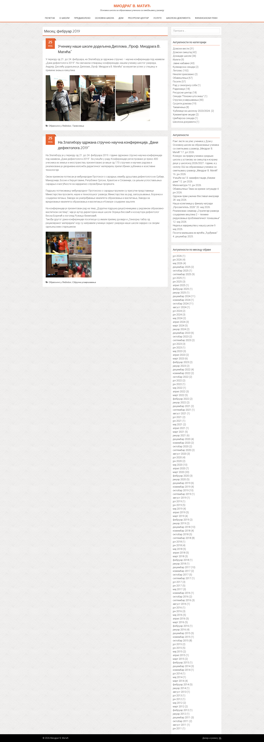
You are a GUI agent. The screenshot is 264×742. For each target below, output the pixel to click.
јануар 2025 (179, 292)
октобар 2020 (181, 446)
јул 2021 (177, 417)
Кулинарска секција (184, 66)
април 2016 (179, 618)
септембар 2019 (182, 494)
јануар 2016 (179, 629)
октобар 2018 (181, 534)
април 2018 (179, 552)
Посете (177, 81)
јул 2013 (177, 695)
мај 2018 (177, 549)
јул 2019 (177, 501)
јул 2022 (177, 380)
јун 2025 (177, 281)
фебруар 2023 (181, 362)
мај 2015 (177, 651)
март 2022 (178, 395)
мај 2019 (177, 508)
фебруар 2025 (181, 289)
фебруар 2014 (181, 684)
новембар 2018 (181, 530)
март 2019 (178, 516)
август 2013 (179, 691)
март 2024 (178, 325)
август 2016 (179, 604)
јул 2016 (177, 607)
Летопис (66, 125)
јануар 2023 (179, 365)
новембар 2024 (181, 300)
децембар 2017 (181, 567)
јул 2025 (177, 278)
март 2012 (178, 706)
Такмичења (78, 125)
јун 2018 (177, 545)
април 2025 (179, 285)
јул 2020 (177, 457)
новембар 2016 (181, 593)
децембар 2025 (181, 267)
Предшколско (82, 18)
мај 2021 (177, 424)
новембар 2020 (181, 442)
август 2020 (179, 453)
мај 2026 (177, 263)
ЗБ (220, 738)
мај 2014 (177, 677)
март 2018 (178, 556)
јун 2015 (177, 647)
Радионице (179, 88)
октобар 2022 (181, 376)
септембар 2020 (182, 450)
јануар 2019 (179, 523)
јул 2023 (177, 343)
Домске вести (181, 48)
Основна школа (104, 18)
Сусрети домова (182, 103)
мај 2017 (177, 589)
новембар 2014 (181, 669)
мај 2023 (177, 351)
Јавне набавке (181, 63)
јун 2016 (177, 611)
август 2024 (179, 307)
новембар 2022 (181, 373)
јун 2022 (177, 384)
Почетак (50, 18)
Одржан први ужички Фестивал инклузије (196, 196)
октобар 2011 (181, 721)
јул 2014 (177, 673)
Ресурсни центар (138, 18)
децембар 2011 (181, 717)
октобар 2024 (181, 303)
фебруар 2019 (181, 519)
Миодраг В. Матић (132, 5)
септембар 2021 (182, 409)
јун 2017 (177, 585)
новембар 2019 (181, 486)
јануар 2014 (179, 688)
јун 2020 (177, 461)
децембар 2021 (181, 406)
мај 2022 (177, 387)
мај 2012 (177, 702)
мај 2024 (177, 318)
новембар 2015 (181, 636)
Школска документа (178, 18)
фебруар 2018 (181, 560)
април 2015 (179, 655)
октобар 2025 (181, 270)
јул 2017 (177, 582)
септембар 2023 (182, 340)
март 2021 (178, 431)
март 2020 (178, 472)
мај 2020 (177, 464)
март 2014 (178, 680)
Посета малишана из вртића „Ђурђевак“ (195, 232)
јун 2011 (177, 728)
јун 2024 (177, 314)
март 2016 (178, 622)
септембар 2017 (182, 578)
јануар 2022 (179, 402)
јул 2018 (177, 541)
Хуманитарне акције (184, 114)
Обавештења (180, 77)
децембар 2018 (181, 527)
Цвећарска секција (183, 118)
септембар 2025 (182, 274)
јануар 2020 (179, 479)
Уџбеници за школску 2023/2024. (191, 110)
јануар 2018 (179, 563)
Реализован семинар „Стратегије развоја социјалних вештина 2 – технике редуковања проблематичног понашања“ (196, 214)
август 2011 (179, 724)
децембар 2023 (181, 332)
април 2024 (179, 321)
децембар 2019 (181, 483)
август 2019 (179, 497)
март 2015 (178, 658)
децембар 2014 (181, 666)
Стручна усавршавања (84, 282)
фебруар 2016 (181, 625)
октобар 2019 (181, 490)
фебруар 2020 (181, 475)
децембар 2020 (181, 439)
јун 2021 (177, 420)
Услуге (157, 18)
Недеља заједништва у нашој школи (193, 225)
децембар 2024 (181, 296)
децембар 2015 (181, 633)
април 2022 (179, 391)
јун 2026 (177, 259)
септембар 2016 (182, 600)
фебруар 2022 (181, 398)
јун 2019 (177, 505)
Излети (176, 59)
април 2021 (179, 428)
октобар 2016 (181, 596)
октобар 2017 (181, 574)
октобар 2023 (181, 336)
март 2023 (178, 358)
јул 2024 (177, 310)
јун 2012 (177, 699)
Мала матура (180, 185)
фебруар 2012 (181, 710)
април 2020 (179, 468)
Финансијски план (206, 18)
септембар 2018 (182, 538)
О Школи (64, 18)
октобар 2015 (181, 640)
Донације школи (182, 55)
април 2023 (179, 354)
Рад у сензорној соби (185, 85)
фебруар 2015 (181, 662)
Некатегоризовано (183, 74)
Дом (121, 18)
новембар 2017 (181, 571)
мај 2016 (177, 615)
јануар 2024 (179, 329)
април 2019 (179, 512)
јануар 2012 (179, 713)
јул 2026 (177, 256)
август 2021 (179, 413)
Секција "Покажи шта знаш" (188, 96)
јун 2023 (177, 347)
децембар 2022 (181, 369)
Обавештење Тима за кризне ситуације (195, 188)
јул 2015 (177, 644)
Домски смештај (182, 52)
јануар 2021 (179, 435)
